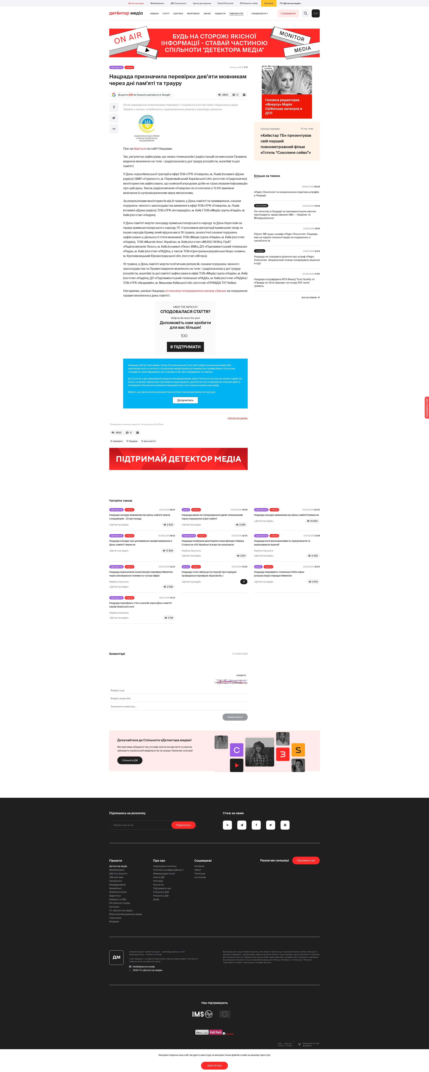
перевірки (118, 441)
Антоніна (268, 3)
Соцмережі (203, 861)
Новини (154, 13)
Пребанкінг (115, 880)
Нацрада (133, 441)
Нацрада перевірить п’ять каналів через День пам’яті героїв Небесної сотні (140, 605)
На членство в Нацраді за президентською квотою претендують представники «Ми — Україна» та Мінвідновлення (285, 215)
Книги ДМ (159, 877)
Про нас (159, 861)
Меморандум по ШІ (164, 873)
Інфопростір (236, 13)
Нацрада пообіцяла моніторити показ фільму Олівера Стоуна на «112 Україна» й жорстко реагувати (213, 542)
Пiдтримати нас (306, 860)
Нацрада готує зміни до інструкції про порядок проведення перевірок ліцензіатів (209, 573)
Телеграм (199, 873)
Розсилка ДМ (161, 895)
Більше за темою (267, 176)
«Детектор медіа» (238, 418)
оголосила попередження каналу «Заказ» (195, 291)
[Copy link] (113, 128)
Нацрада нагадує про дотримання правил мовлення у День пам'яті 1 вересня (140, 542)
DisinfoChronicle (225, 3)
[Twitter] (113, 118)
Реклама (158, 880)
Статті (166, 13)
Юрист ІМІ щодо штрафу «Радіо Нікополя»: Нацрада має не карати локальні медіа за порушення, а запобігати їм (285, 237)
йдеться (140, 149)
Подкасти (220, 13)
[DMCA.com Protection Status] (202, 1033)
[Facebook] (113, 107)
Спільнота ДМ (130, 760)
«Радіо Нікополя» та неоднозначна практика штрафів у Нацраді (286, 193)
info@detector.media (144, 966)
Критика (178, 13)
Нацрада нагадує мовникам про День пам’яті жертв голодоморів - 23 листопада (139, 516)
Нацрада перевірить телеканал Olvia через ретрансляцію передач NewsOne (279, 573)
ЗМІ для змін (116, 877)
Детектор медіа (136, 3)
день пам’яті (150, 441)
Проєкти (115, 861)
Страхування (288, 13)
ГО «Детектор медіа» (290, 3)
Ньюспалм (115, 917)
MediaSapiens (157, 3)
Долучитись (185, 400)
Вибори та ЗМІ (117, 899)
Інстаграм (200, 877)
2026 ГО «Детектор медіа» (148, 970)
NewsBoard (115, 888)
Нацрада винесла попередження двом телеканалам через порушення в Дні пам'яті (212, 516)
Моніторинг (193, 13)
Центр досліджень (202, 3)
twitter (197, 869)
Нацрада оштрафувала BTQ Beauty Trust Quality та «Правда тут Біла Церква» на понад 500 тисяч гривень (284, 283)
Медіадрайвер (117, 884)
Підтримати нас (162, 888)
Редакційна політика (164, 866)
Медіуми (114, 921)
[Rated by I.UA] (228, 1033)
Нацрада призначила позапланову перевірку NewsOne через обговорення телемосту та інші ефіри (141, 573)
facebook (199, 866)
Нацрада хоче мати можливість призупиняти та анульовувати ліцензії (282, 542)
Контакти (158, 884)
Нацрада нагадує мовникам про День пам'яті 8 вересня (286, 514)
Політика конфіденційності (168, 869)
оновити (241, 675)
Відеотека (115, 895)
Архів (156, 899)
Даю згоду (214, 1065)
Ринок (207, 13)
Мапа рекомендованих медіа (125, 914)
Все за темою (309, 297)
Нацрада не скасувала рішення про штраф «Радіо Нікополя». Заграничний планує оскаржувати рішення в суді (287, 260)
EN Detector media (249, 3)
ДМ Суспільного (178, 3)
